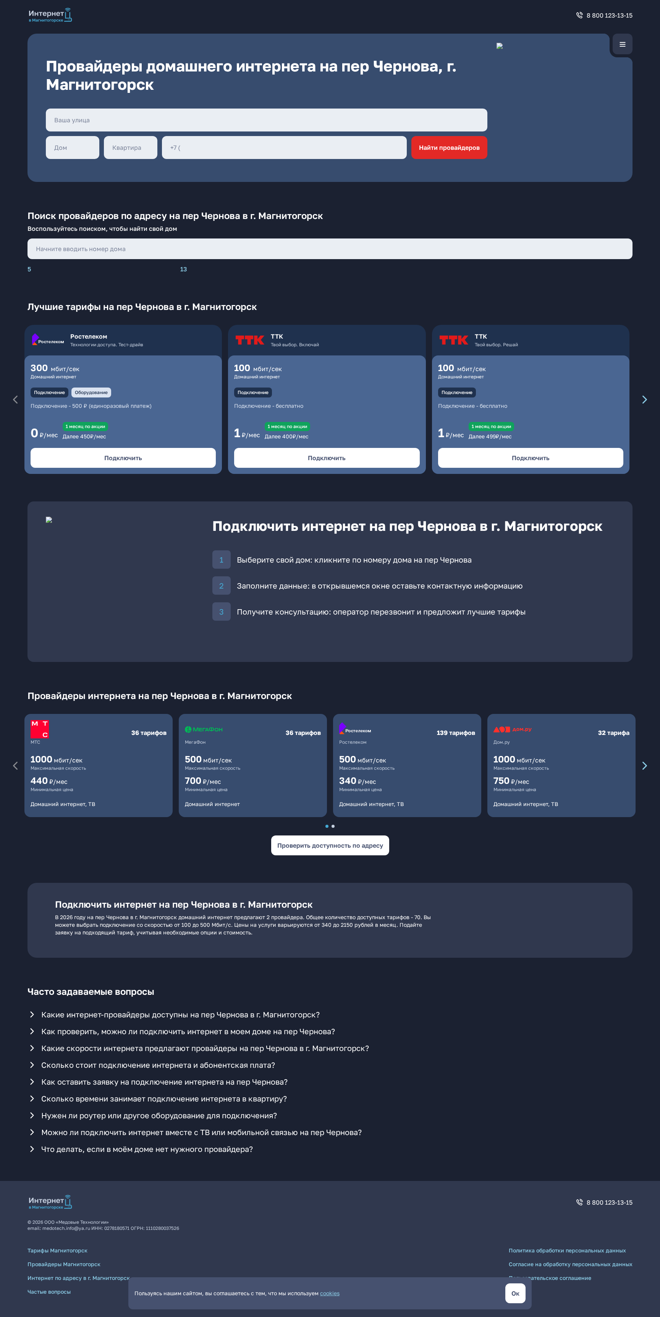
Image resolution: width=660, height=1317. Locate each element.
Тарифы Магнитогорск (57, 1250)
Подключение (49, 392)
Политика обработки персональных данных (567, 1250)
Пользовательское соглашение (550, 1278)
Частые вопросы (49, 1291)
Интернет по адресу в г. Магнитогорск (79, 1278)
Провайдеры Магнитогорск (64, 1264)
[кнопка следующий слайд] (645, 399)
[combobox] (267, 120)
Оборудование (91, 392)
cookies (330, 1293)
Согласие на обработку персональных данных (570, 1264)
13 (183, 269)
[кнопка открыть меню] (622, 44)
